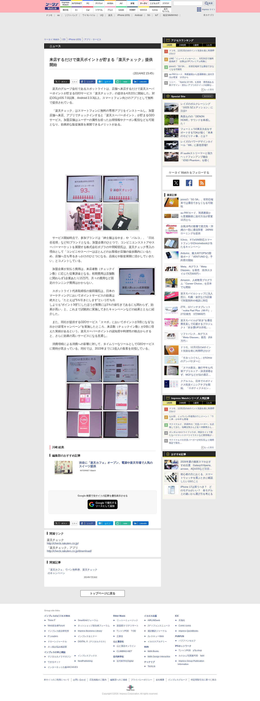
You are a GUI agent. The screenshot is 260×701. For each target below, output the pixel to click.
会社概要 (160, 680)
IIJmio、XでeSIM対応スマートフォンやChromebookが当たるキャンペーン (196, 243)
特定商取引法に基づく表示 (203, 680)
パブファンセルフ (187, 640)
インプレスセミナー (87, 636)
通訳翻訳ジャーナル (157, 631)
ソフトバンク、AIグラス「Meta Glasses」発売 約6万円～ (196, 337)
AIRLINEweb (154, 620)
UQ (101, 15)
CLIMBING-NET (124, 651)
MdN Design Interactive (159, 656)
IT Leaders (53, 636)
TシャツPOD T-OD (126, 631)
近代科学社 (118, 656)
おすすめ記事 (178, 454)
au (58, 15)
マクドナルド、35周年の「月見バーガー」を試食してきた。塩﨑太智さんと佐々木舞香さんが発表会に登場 (191, 427)
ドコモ (49, 15)
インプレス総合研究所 (58, 631)
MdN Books (153, 651)
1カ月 (209, 45)
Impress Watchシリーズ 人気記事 (190, 398)
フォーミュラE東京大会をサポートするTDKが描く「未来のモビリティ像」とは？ (197, 132)
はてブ (108, 82)
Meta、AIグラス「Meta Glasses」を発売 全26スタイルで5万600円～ (196, 270)
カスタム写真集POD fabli (191, 655)
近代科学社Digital (125, 661)
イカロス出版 (150, 616)
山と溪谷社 (118, 641)
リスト (74, 82)
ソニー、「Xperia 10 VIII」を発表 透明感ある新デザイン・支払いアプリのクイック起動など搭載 (191, 85)
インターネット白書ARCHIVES (63, 667)
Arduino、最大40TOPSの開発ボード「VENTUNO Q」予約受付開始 (197, 257)
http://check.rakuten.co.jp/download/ (69, 551)
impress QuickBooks (188, 631)
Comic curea (185, 625)
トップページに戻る (102, 593)
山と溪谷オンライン (126, 646)
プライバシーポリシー (141, 680)
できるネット (54, 662)
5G (148, 15)
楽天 (110, 15)
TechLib (151, 666)
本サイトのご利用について (56, 680)
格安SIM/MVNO (170, 15)
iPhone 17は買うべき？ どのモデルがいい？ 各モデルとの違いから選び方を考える (197, 490)
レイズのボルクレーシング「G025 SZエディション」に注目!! (197, 107)
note (125, 82)
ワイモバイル (88, 15)
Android (138, 15)
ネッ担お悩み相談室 (57, 647)
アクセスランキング (182, 40)
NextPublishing (85, 661)
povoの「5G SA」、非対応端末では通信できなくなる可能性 (197, 203)
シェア (90, 82)
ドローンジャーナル (57, 641)
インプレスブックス (87, 655)
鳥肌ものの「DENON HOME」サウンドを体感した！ (195, 120)
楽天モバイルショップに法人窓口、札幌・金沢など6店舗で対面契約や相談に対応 (197, 297)
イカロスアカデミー (157, 641)
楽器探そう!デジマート (127, 625)
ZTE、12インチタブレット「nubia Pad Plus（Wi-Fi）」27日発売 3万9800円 (197, 310)
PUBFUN (179, 636)
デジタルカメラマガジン (59, 656)
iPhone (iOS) (123, 15)
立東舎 (120, 636)
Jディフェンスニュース (159, 625)
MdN (146, 647)
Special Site (178, 96)
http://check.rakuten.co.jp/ (63, 543)
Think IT (51, 620)
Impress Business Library (90, 631)
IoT (156, 15)
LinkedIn (143, 82)
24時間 (182, 45)
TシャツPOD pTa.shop (190, 650)
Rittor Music (119, 616)
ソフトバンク (71, 15)
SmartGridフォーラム (88, 620)
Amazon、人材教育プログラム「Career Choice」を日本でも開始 (196, 284)
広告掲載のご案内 (97, 680)
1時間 (169, 45)
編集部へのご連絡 (118, 680)
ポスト (64, 82)
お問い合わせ (79, 680)
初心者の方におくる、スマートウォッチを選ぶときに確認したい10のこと (197, 478)
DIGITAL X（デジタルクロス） (92, 641)
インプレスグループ (177, 680)
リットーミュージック (127, 620)
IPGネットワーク (183, 646)
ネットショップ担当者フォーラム (94, 625)
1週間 (196, 45)
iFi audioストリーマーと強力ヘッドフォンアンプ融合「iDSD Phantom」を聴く (196, 157)
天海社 (182, 620)
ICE (177, 616)
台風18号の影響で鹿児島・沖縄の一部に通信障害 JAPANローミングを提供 (197, 230)
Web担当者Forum (56, 625)
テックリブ (149, 662)
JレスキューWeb (156, 636)
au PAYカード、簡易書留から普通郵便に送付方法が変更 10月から (198, 216)
